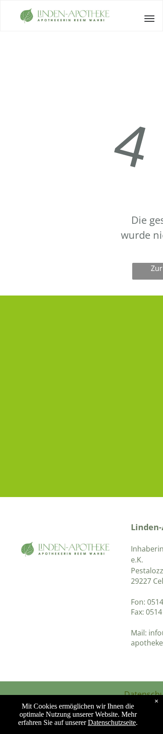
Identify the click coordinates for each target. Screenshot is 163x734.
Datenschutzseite (112, 722)
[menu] (149, 19)
